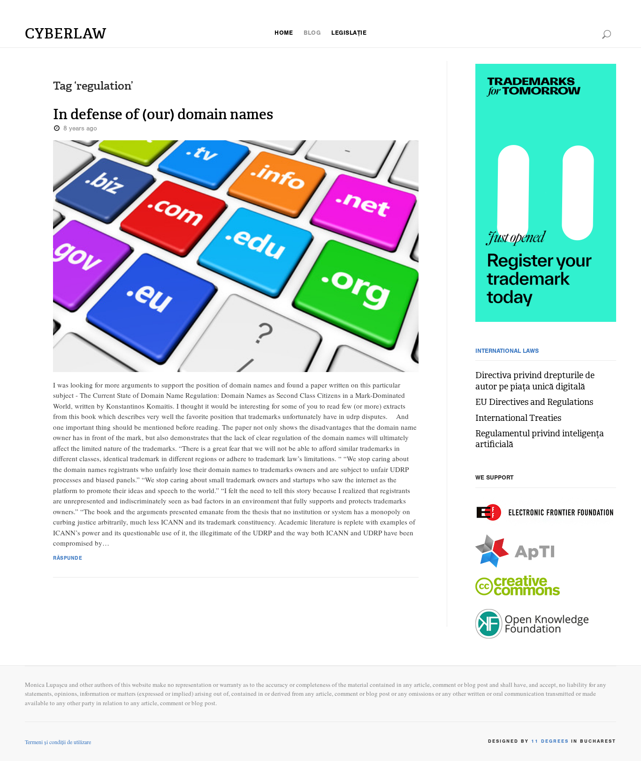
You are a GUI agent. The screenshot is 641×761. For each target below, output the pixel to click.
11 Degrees (550, 741)
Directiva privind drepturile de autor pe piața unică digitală (535, 381)
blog (312, 33)
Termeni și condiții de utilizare (58, 742)
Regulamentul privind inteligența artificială (539, 439)
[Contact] (545, 194)
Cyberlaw (66, 33)
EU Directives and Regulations (534, 402)
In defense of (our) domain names (163, 114)
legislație (348, 33)
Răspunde (67, 559)
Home (284, 33)
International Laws (507, 352)
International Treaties (518, 418)
